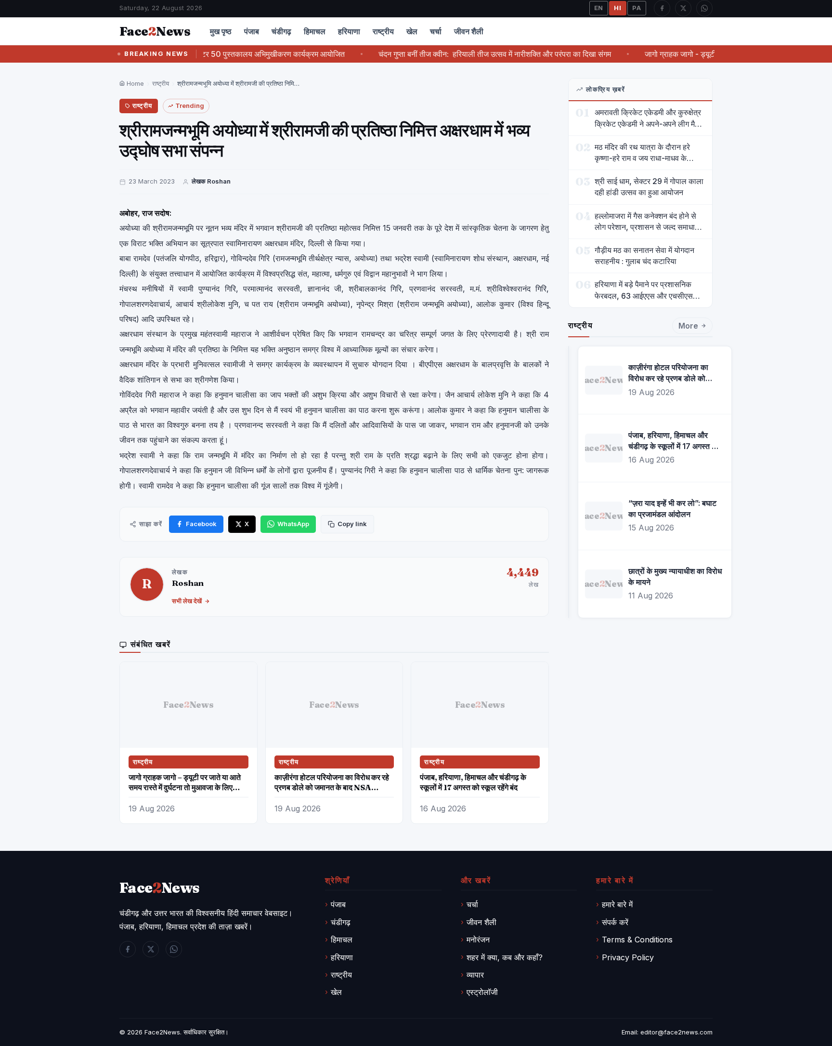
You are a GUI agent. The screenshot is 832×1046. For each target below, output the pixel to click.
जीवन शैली (468, 31)
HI (618, 8)
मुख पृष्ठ (221, 31)
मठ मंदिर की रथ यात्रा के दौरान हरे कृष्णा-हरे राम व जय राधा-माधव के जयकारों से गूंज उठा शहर (642, 153)
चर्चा (436, 31)
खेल (411, 31)
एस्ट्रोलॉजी (482, 992)
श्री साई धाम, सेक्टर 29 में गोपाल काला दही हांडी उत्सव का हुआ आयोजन (649, 186)
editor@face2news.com (676, 1032)
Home (134, 83)
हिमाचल (314, 31)
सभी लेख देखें (187, 601)
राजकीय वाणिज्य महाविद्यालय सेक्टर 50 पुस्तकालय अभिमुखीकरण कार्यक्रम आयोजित (205, 54)
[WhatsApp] (704, 8)
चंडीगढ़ (281, 31)
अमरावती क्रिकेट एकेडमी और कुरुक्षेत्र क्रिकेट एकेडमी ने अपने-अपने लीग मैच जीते (648, 118)
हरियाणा (349, 31)
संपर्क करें (615, 922)
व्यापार (475, 975)
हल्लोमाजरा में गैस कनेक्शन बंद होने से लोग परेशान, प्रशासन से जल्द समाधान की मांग (647, 222)
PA (636, 8)
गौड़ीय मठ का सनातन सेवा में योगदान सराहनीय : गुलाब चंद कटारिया (644, 255)
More (688, 326)
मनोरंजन (478, 939)
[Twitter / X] (683, 8)
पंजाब (251, 31)
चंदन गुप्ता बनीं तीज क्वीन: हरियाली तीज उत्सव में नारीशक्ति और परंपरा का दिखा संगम (472, 54)
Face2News (162, 1032)
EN (599, 8)
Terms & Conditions (637, 939)
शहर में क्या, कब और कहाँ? (505, 957)
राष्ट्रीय (383, 31)
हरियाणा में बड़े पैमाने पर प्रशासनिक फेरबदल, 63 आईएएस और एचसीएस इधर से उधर (644, 290)
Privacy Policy (628, 957)
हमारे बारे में (617, 904)
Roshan (188, 583)
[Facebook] (662, 8)
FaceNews (159, 888)
